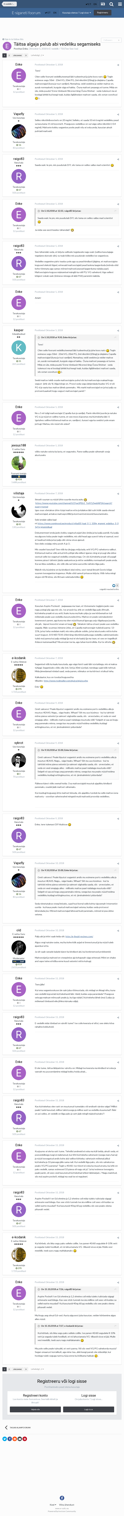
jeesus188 (19, 445)
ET (89, 4)
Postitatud (49, 64)
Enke (25, 48)
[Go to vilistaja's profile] (18, 511)
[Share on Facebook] (9, 1439)
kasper (19, 330)
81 (19, 524)
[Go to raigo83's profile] (18, 176)
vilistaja (18, 493)
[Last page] (26, 55)
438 (19, 479)
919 (19, 964)
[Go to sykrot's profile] (18, 760)
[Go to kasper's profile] (18, 347)
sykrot (18, 743)
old (18, 930)
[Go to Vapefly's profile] (18, 131)
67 (19, 190)
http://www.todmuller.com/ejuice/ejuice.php (66, 680)
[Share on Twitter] (4, 1439)
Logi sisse (88, 1409)
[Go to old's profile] (18, 947)
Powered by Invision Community (62, 1511)
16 (19, 145)
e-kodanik (19, 658)
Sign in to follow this (14, 39)
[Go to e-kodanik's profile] (18, 675)
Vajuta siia (35, 1409)
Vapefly (19, 114)
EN (95, 4)
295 (19, 689)
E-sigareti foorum (26, 12)
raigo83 (18, 159)
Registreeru (102, 12)
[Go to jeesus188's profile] (18, 463)
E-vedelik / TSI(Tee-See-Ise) (63, 48)
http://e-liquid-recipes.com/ (79, 936)
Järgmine (17, 55)
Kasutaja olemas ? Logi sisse (76, 12)
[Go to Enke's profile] (7, 46)
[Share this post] (118, 65)
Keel (52, 1504)
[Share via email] (19, 1439)
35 (19, 361)
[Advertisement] (62, 27)
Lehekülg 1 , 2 (37, 55)
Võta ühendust (66, 1504)
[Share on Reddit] (14, 1439)
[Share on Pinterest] (24, 1439)
